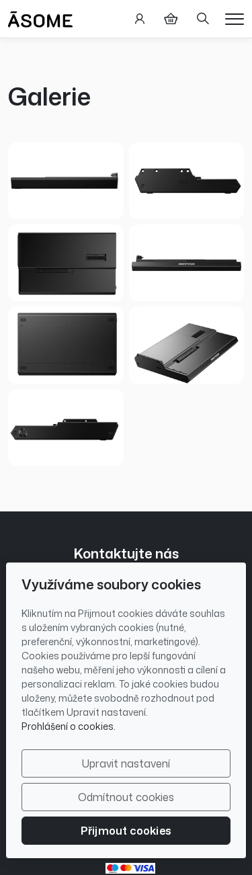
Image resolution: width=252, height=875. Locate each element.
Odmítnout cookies (126, 797)
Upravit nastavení (126, 763)
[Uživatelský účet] (140, 18)
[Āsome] (40, 18)
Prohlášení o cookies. (69, 726)
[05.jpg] (187, 262)
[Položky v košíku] (171, 18)
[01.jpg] (187, 344)
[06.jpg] (66, 427)
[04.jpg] (66, 180)
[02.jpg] (66, 262)
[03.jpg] (66, 344)
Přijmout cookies (126, 830)
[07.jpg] (187, 180)
